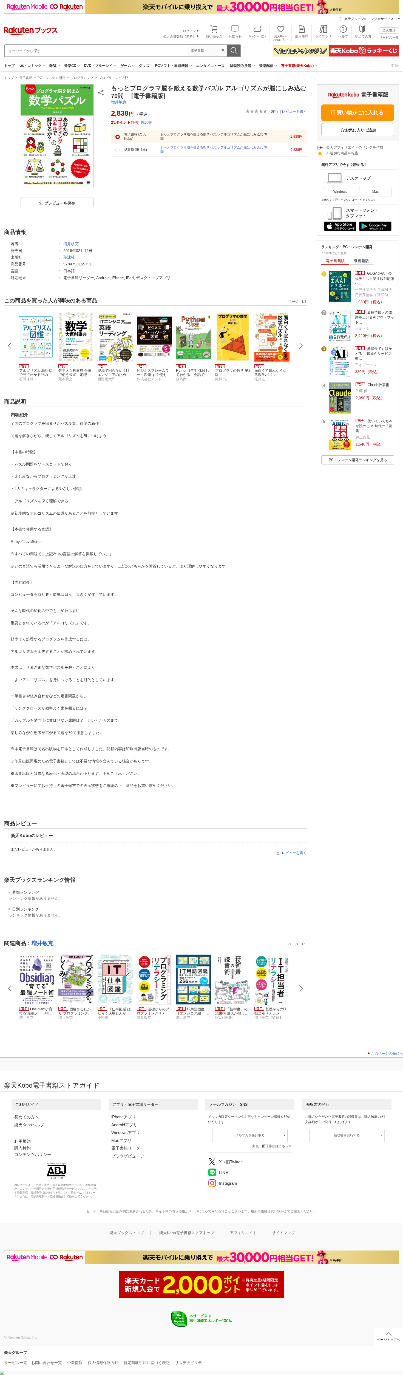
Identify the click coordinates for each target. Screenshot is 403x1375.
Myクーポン (257, 36)
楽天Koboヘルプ (29, 1124)
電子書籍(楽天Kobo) (297, 66)
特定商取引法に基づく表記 (147, 1362)
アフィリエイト (243, 1233)
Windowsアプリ (125, 1132)
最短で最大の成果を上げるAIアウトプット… (374, 317)
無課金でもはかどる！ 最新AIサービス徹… (373, 354)
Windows (340, 192)
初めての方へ (26, 1117)
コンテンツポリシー (32, 1154)
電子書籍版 (335, 261)
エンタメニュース (210, 66)
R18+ (394, 66)
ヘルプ (343, 36)
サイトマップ (283, 1233)
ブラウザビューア (127, 1156)
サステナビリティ (190, 1362)
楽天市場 (389, 30)
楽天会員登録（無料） (179, 36)
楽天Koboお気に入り (280, 38)
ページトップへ (388, 1340)
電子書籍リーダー (127, 1148)
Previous (10, 345)
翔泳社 (69, 257)
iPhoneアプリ (123, 1117)
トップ (9, 66)
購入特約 (22, 1148)
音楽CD (70, 66)
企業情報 (75, 1362)
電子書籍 (25, 78)
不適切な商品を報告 (342, 153)
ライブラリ (323, 36)
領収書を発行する (347, 1135)
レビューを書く (294, 111)
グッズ (144, 66)
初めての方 (363, 36)
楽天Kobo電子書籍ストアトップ (186, 1233)
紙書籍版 (361, 261)
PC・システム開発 (51, 78)
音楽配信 (266, 66)
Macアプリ (121, 1140)
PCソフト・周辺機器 (171, 66)
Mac (375, 192)
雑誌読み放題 (240, 66)
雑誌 (52, 66)
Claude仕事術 (378, 385)
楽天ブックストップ (126, 1233)
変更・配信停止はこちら (270, 1146)
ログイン (189, 31)
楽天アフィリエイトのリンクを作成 (354, 147)
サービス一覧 (389, 37)
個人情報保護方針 (103, 1362)
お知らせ (235, 36)
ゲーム (125, 66)
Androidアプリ (124, 1124)
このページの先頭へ (387, 1053)
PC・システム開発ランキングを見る (358, 460)
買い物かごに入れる (360, 112)
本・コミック (31, 66)
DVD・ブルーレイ (98, 66)
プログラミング (81, 78)
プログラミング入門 (113, 78)
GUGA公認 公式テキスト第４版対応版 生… (374, 278)
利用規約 (22, 1141)
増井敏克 (118, 102)
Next (301, 345)
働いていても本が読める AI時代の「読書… (374, 426)
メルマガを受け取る (250, 1135)
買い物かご (214, 36)
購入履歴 (301, 36)
